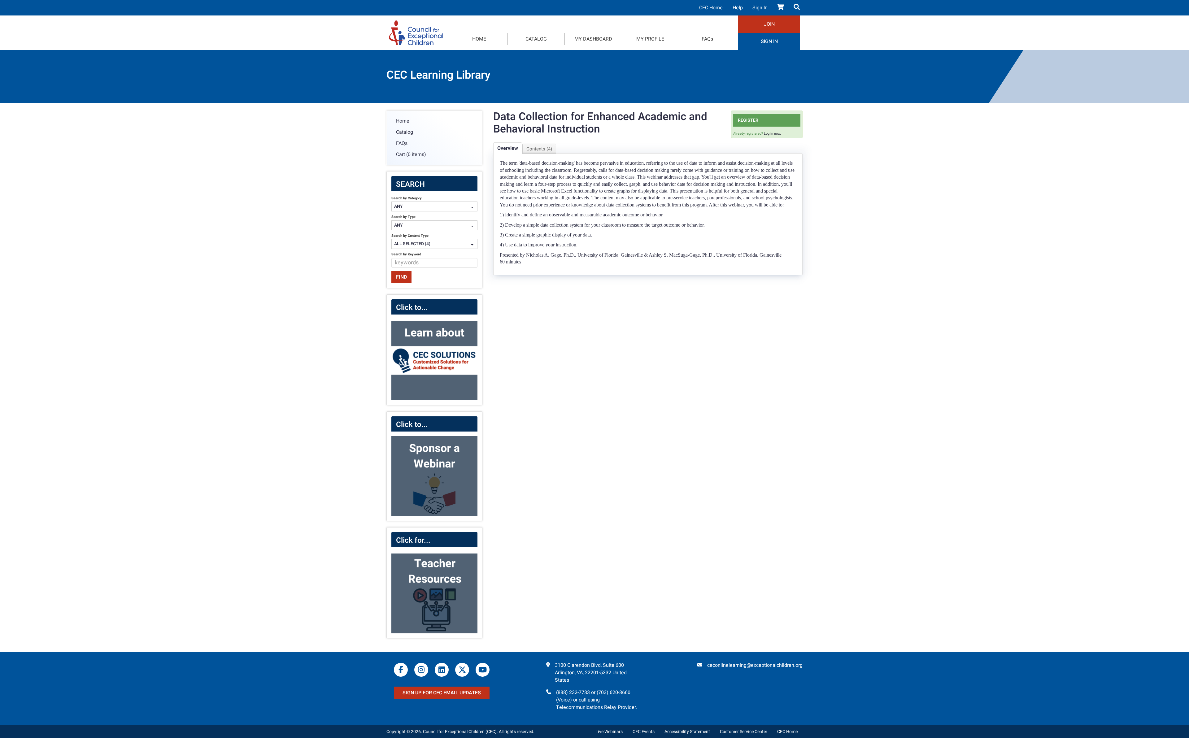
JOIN (769, 24)
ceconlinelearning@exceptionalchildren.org (755, 665)
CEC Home (711, 7)
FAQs (707, 39)
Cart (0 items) (411, 154)
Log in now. (772, 133)
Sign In (760, 7)
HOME (479, 39)
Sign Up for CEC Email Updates (442, 693)
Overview (507, 148)
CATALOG (536, 39)
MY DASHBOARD (593, 39)
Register (748, 120)
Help (738, 7)
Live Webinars (609, 731)
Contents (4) (539, 148)
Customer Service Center (743, 731)
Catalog (404, 132)
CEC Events (644, 731)
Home (402, 121)
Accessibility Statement (687, 731)
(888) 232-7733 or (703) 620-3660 (593, 692)
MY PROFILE (650, 39)
